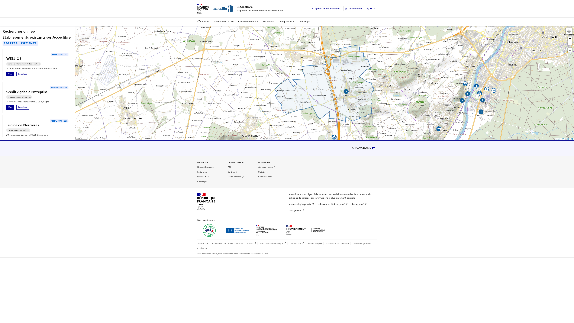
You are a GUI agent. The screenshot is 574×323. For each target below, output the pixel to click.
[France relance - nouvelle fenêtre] (209, 230)
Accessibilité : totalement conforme (227, 243)
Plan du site (203, 243)
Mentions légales (315, 243)
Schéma (231, 172)
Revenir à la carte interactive (98, 29)
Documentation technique (271, 243)
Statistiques (263, 172)
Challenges (304, 21)
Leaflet (558, 139)
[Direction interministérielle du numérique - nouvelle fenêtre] (306, 230)
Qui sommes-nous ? (248, 21)
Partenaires (268, 21)
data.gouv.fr (295, 210)
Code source (295, 243)
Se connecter (355, 8)
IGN (568, 139)
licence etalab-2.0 (258, 253)
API (229, 167)
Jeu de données (234, 176)
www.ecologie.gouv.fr (300, 204)
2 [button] (346, 91)
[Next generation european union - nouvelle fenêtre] (238, 230)
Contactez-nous (265, 176)
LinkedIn (374, 148)
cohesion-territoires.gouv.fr (332, 204)
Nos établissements (205, 167)
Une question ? (286, 21)
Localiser (23, 74)
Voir (11, 74)
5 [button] (481, 112)
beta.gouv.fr (358, 204)
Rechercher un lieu (223, 21)
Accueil (206, 21)
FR (371, 8)
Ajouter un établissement (327, 8)
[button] (569, 31)
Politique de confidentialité (337, 243)
